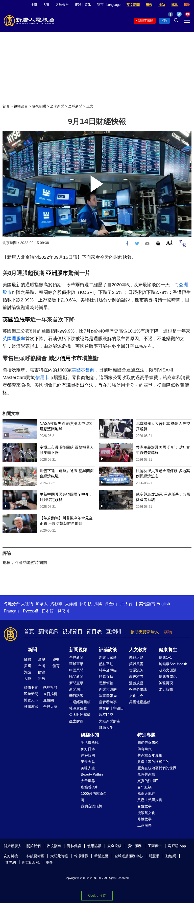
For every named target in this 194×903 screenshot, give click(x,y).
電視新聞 (39, 106)
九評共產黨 (146, 774)
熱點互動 (106, 664)
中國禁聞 (76, 670)
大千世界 (88, 781)
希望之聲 (101, 856)
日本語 (48, 611)
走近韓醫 (166, 689)
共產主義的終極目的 (153, 762)
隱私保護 (74, 846)
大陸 (27, 678)
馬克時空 (106, 715)
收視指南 (54, 846)
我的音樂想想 (91, 806)
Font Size (169, 242)
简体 (87, 5)
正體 (78, 5)
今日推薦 (50, 694)
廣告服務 (135, 846)
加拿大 (42, 604)
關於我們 (34, 846)
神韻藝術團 (35, 856)
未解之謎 (136, 657)
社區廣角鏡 (78, 708)
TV (165, 21)
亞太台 (126, 604)
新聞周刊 (76, 689)
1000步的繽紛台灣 (94, 796)
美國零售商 (83, 369)
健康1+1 (165, 657)
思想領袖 (106, 683)
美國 (27, 666)
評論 (27, 672)
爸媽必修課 (138, 689)
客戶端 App (177, 846)
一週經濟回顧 (79, 702)
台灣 (41, 666)
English (163, 604)
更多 (49, 862)
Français (11, 611)
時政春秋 (106, 676)
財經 (41, 672)
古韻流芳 (136, 670)
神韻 (33, 5)
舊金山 (111, 604)
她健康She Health (173, 664)
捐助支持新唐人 (145, 632)
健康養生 (168, 649)
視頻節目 (21, 106)
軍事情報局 (108, 696)
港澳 (41, 659)
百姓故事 (144, 806)
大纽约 (27, 604)
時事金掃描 (108, 670)
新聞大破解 (108, 689)
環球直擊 (76, 664)
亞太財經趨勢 (79, 715)
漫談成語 (136, 683)
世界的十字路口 (111, 708)
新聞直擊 (76, 683)
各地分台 (62, 5)
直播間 (113, 631)
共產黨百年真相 (149, 755)
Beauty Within (92, 774)
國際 (27, 659)
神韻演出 (31, 706)
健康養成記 (168, 676)
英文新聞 (133, 5)
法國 (98, 604)
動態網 (170, 856)
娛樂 (56, 659)
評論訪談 (108, 649)
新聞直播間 (145, 21)
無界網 (10, 862)
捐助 (161, 5)
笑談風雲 (136, 664)
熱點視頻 (50, 688)
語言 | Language (108, 5)
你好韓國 (88, 755)
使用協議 (94, 846)
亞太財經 (76, 721)
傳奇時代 (144, 749)
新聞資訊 (48, 631)
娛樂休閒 (90, 734)
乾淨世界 (81, 856)
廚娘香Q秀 (89, 787)
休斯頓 (86, 604)
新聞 (32, 649)
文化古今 (136, 696)
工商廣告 (144, 825)
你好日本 (88, 749)
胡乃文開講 (168, 670)
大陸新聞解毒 (109, 721)
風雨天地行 (146, 793)
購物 (187, 5)
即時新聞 (31, 694)
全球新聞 (57, 106)
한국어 (63, 611)
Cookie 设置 (97, 895)
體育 (56, 666)
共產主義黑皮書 (149, 800)
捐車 (174, 5)
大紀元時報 (59, 856)
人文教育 (138, 649)
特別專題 (146, 734)
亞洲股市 (57, 273)
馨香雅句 (136, 676)
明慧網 (154, 856)
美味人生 (88, 768)
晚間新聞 (76, 676)
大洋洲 (71, 604)
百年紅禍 (144, 787)
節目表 (94, 631)
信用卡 (68, 358)
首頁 (6, 106)
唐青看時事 (108, 702)
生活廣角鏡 (90, 742)
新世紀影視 (31, 862)
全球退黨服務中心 (128, 856)
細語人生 (106, 727)
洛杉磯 (56, 604)
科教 (41, 678)
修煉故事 (144, 819)
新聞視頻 (78, 649)
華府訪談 (76, 696)
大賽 (46, 5)
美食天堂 (88, 762)
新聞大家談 (108, 657)
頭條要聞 (31, 688)
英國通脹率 (16, 319)
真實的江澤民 (148, 781)
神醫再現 (166, 683)
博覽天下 (31, 700)
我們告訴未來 (148, 742)
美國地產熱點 (139, 702)
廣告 (149, 5)
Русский (30, 611)
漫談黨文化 (146, 813)
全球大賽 (50, 706)
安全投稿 (114, 846)
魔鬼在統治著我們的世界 (156, 768)
